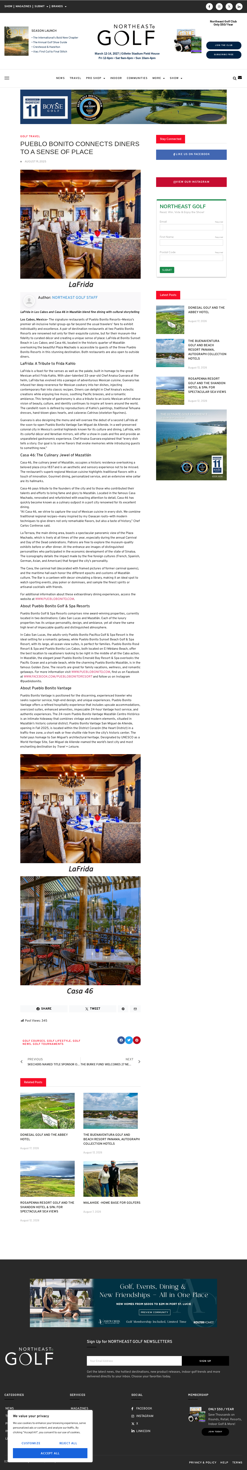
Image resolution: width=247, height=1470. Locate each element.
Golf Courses (34, 1041)
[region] (50, 1436)
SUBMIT (40, 6)
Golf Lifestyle (59, 1041)
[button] (234, 78)
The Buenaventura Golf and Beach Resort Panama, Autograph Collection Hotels (111, 1139)
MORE (156, 78)
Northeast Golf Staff (75, 297)
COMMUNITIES (137, 78)
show (174, 78)
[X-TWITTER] (229, 6)
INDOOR (116, 78)
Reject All (68, 1443)
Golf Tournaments (48, 1044)
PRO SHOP (94, 78)
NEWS (60, 78)
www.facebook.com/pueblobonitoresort (58, 677)
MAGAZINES (23, 6)
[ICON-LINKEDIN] (239, 6)
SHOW (8, 6)
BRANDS (57, 6)
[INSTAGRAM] (219, 6)
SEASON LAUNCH (44, 31)
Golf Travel (30, 136)
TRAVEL (75, 78)
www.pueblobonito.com (54, 599)
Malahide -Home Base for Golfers (111, 1203)
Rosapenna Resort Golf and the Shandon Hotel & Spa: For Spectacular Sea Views (47, 1207)
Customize (31, 1443)
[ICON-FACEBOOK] (209, 6)
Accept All (50, 1453)
